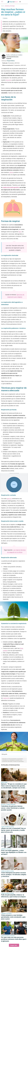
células (11, 172)
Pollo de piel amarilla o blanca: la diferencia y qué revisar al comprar (13, 896)
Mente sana (4, 782)
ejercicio (9, 498)
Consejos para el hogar (7, 826)
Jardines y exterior (6, 848)
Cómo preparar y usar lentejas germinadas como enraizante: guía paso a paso (13, 917)
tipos (20, 231)
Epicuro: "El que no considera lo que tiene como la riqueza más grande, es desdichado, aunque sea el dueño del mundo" (14, 786)
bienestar (8, 80)
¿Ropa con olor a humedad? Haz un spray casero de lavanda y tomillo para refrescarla (13, 830)
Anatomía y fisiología (10, 5)
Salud (2, 5)
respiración (6, 698)
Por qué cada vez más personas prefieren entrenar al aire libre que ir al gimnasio (13, 939)
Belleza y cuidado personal (8, 804)
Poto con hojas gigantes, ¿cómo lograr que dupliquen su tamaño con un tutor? (13, 852)
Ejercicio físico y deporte (8, 935)
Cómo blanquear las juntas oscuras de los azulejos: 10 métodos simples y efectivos (13, 874)
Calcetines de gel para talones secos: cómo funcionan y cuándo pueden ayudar (13, 808)
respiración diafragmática (11, 187)
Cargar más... (14, 945)
